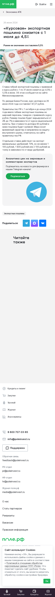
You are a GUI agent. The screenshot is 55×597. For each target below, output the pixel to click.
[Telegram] (26, 223)
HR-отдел (7, 477)
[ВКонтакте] (42, 223)
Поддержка (17, 447)
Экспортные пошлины (14, 213)
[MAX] (34, 223)
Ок (46, 581)
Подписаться (18, 176)
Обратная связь (10, 456)
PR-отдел (7, 467)
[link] (40, 4)
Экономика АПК (14, 12)
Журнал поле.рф (10, 488)
